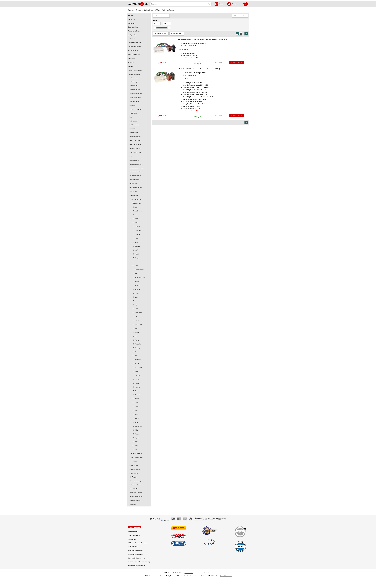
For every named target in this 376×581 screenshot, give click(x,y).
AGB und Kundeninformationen (138, 543)
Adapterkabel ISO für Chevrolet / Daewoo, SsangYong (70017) (199, 69)
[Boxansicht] (240, 33)
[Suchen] (210, 4)
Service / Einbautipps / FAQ (137, 558)
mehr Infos (218, 63)
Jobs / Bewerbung (134, 535)
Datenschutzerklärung (135, 554)
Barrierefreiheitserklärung (136, 565)
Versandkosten (189, 573)
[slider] (154, 27)
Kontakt (221, 4)
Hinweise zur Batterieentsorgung (139, 562)
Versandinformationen (226, 576)
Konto (234, 4)
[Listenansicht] (237, 33)
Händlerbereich (133, 531)
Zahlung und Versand (135, 550)
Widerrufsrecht (133, 546)
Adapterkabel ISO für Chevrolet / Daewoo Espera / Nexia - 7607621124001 (202, 39)
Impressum (132, 539)
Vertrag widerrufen (135, 527)
